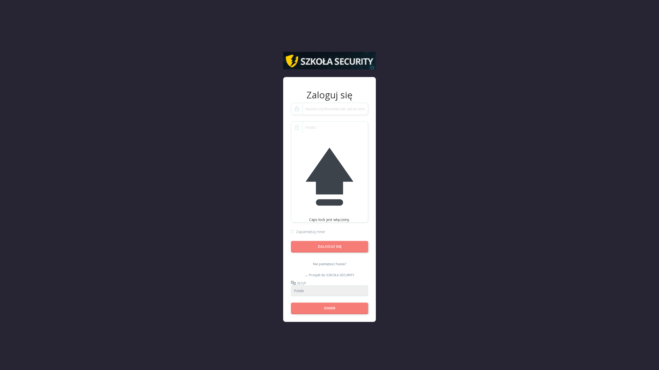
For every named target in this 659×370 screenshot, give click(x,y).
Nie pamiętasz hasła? (329, 264)
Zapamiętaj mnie (310, 231)
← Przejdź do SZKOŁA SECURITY (329, 275)
